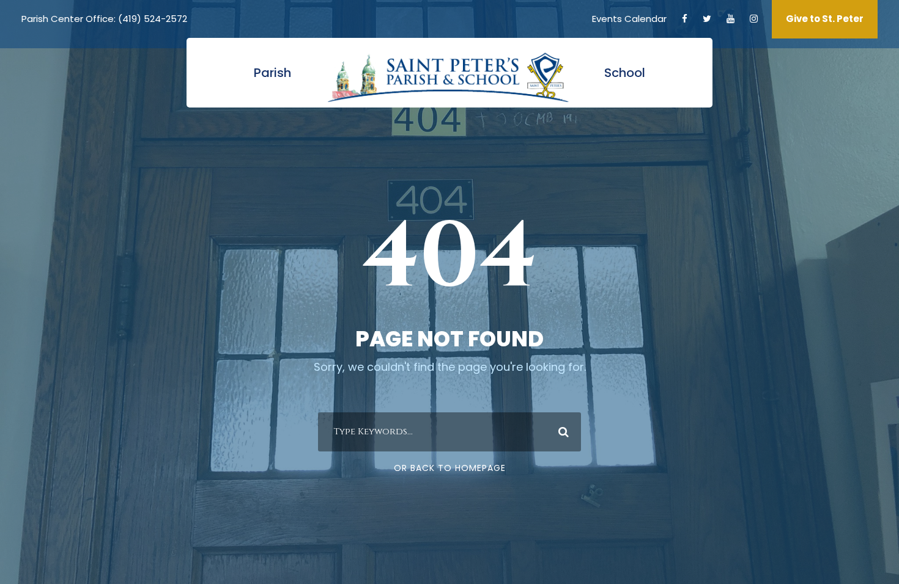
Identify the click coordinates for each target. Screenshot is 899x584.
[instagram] (754, 18)
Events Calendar (629, 18)
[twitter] (707, 18)
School (624, 72)
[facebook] (684, 18)
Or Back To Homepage (450, 468)
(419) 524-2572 (152, 18)
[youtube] (730, 18)
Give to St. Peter (825, 18)
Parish (272, 72)
